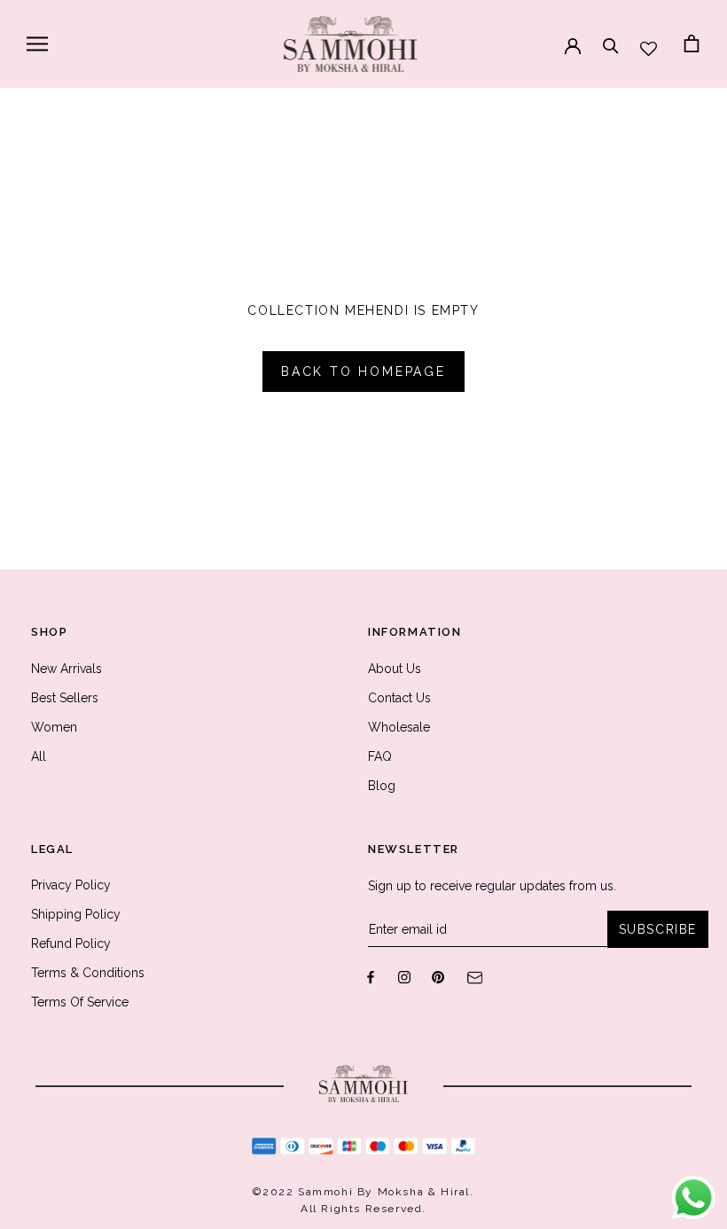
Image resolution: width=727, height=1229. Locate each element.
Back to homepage (363, 371)
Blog (381, 786)
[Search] (611, 37)
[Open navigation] (37, 43)
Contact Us (399, 698)
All (38, 756)
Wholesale (399, 727)
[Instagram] (404, 977)
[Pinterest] (438, 977)
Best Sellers (64, 698)
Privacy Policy (71, 885)
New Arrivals (66, 668)
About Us (394, 668)
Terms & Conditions (88, 973)
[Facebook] (370, 977)
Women (54, 727)
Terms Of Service (80, 1002)
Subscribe (658, 929)
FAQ (380, 756)
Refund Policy (71, 943)
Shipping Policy (76, 914)
